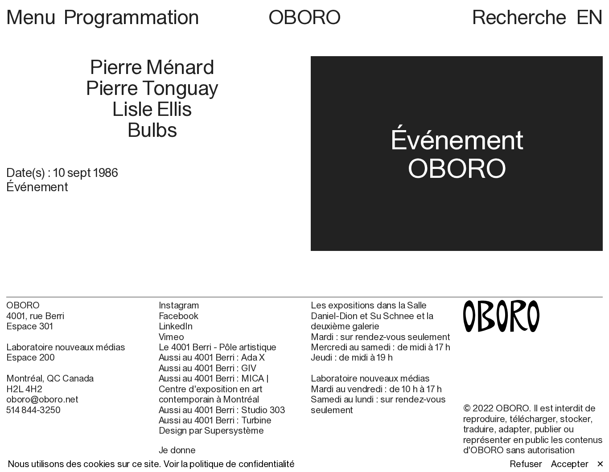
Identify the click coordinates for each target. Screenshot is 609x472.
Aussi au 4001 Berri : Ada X (212, 357)
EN (589, 17)
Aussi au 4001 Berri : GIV (207, 368)
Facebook (178, 316)
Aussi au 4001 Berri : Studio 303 (222, 410)
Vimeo (171, 337)
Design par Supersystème (211, 430)
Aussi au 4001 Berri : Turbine (215, 420)
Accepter (569, 464)
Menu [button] (33, 17)
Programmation (131, 17)
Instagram (179, 305)
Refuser (526, 464)
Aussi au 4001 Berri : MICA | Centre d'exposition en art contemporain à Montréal (214, 388)
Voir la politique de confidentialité (229, 464)
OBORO (304, 16)
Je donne (177, 450)
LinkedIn (176, 326)
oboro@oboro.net (42, 399)
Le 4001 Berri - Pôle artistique (218, 347)
